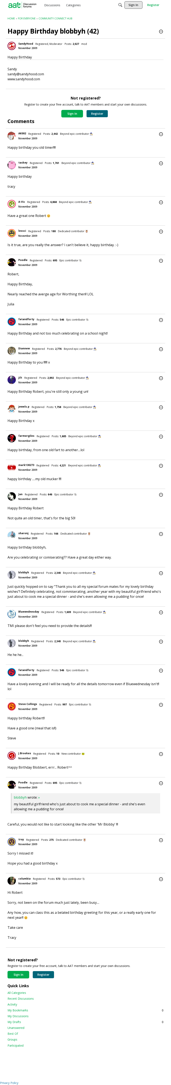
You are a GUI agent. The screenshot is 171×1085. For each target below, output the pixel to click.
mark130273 (26, 465)
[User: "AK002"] (12, 136)
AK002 (22, 133)
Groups (12, 1039)
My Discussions (18, 1016)
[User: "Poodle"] (12, 262)
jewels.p (23, 406)
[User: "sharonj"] (12, 535)
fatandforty (26, 319)
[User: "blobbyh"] (12, 575)
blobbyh (23, 572)
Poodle (23, 260)
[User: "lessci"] (12, 233)
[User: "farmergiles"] (12, 438)
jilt (20, 377)
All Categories (17, 993)
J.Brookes (24, 753)
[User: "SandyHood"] (12, 46)
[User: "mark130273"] (12, 467)
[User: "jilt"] (12, 380)
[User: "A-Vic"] (12, 204)
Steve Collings (27, 704)
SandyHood (25, 43)
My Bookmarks (85, 1010)
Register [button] (97, 114)
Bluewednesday (28, 611)
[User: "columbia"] (12, 881)
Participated (16, 1045)
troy (21, 839)
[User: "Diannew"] (12, 351)
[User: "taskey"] (12, 165)
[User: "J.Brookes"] (12, 755)
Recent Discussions (21, 999)
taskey (23, 162)
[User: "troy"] (12, 842)
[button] (160, 32)
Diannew (24, 348)
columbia (24, 878)
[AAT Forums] (22, 5)
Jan (20, 494)
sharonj (23, 533)
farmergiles (26, 436)
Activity (12, 1004)
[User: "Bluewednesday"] (12, 614)
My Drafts (85, 1022)
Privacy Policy (9, 1083)
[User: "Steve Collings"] (12, 706)
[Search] (120, 5)
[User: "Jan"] (12, 496)
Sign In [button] (72, 114)
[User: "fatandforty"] (12, 321)
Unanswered (16, 1028)
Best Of (13, 1034)
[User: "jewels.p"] (12, 409)
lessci (22, 231)
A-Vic (21, 202)
